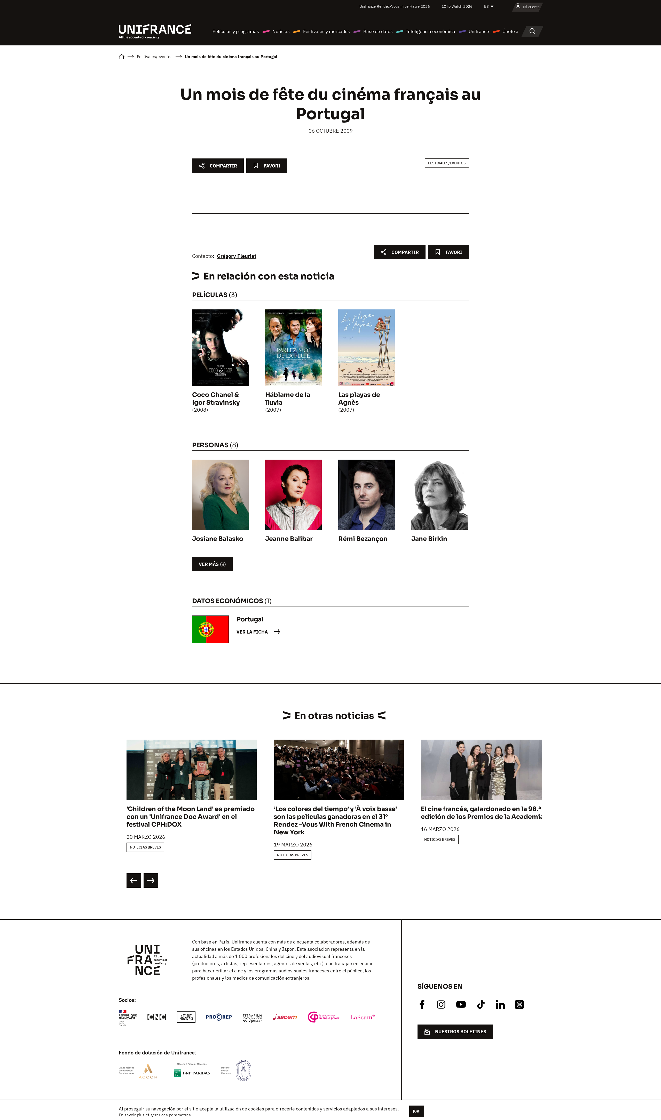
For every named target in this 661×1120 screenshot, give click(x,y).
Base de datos (378, 31)
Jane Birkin (429, 539)
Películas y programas (236, 31)
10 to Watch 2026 (457, 6)
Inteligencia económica (430, 31)
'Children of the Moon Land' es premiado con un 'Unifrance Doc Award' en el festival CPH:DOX (191, 816)
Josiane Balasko (217, 539)
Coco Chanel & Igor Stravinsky (216, 398)
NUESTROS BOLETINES (460, 1032)
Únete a (510, 31)
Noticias (281, 31)
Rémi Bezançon (363, 539)
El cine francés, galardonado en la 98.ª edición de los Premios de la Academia (482, 813)
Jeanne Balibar (289, 539)
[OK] (417, 1111)
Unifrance (479, 31)
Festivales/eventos (447, 163)
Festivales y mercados (326, 31)
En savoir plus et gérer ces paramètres (155, 1114)
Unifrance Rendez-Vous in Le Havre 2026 (394, 6)
